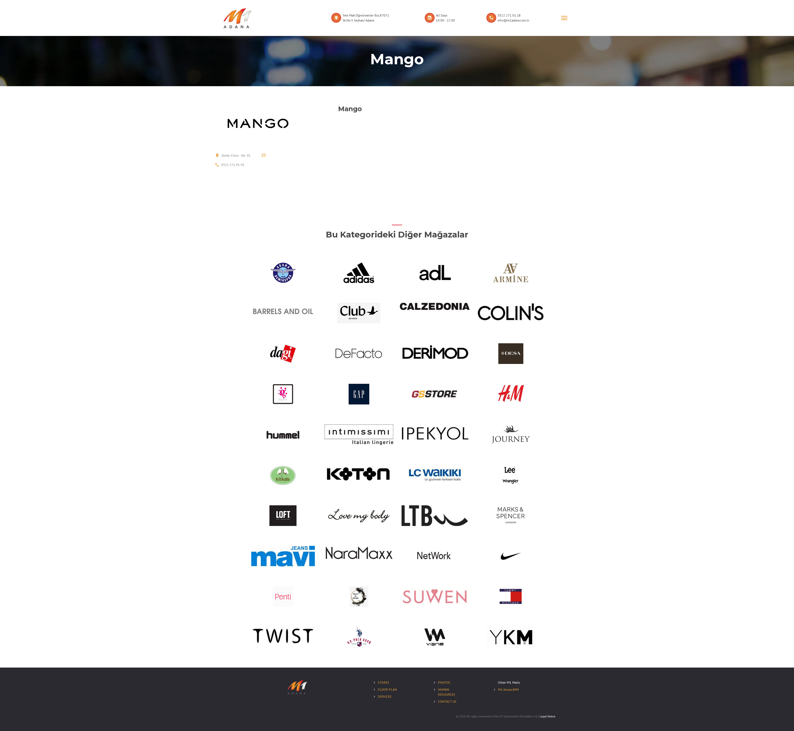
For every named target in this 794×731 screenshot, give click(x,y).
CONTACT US (447, 701)
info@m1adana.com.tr (513, 20)
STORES (383, 682)
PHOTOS (444, 682)
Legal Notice (547, 716)
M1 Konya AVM (508, 689)
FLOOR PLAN (387, 689)
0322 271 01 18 (509, 15)
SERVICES (384, 696)
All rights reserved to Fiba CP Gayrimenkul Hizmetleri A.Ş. (502, 716)
